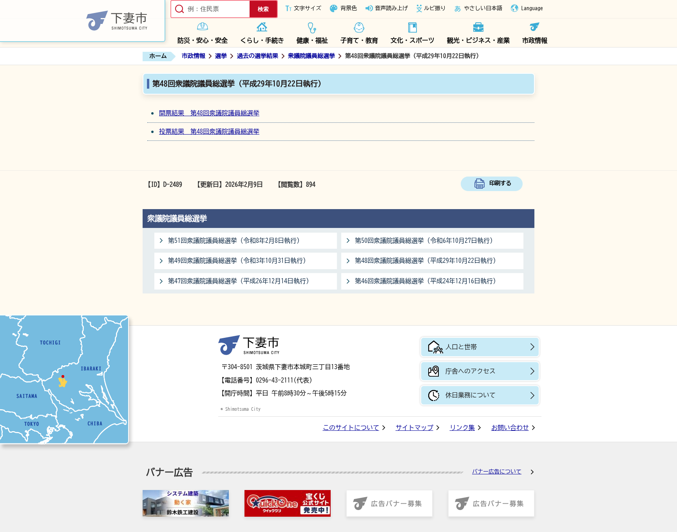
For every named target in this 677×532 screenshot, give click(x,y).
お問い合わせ (510, 428)
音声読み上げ (391, 8)
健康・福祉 (312, 40)
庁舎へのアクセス (470, 371)
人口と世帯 (461, 347)
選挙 (221, 56)
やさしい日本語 (483, 8)
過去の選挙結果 (257, 56)
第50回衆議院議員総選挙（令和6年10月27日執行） (425, 240)
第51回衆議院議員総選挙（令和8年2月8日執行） (235, 240)
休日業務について (470, 395)
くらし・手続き (262, 40)
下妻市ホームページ (82, 21)
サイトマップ (414, 428)
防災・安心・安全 (202, 40)
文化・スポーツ (412, 40)
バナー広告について (496, 471)
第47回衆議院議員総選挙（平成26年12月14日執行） (240, 281)
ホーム (158, 56)
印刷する (500, 183)
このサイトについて (351, 428)
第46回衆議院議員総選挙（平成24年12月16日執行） (427, 281)
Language (532, 8)
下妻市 (248, 345)
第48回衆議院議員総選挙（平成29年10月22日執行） (427, 260)
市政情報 (534, 40)
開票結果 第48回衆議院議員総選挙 (209, 113)
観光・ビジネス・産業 (478, 40)
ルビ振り (435, 8)
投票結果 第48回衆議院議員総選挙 (209, 131)
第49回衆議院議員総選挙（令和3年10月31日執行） (238, 260)
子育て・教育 (359, 40)
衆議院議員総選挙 (311, 56)
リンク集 (462, 428)
